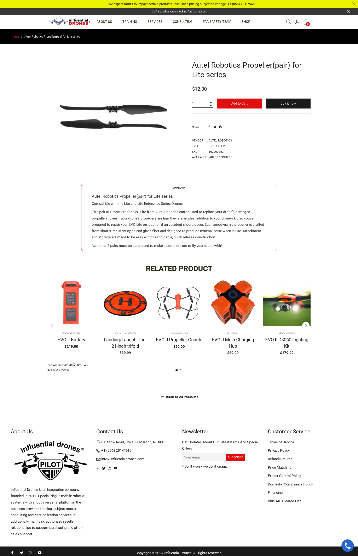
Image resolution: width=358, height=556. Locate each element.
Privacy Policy (279, 450)
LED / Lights (287, 332)
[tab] (179, 188)
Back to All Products (181, 397)
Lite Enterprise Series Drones (160, 203)
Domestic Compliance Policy (290, 484)
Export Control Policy (284, 476)
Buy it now (288, 103)
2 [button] (181, 370)
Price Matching (279, 467)
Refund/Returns (280, 459)
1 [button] (176, 370)
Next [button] (306, 325)
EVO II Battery (71, 339)
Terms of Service (281, 442)
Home (15, 36)
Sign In (297, 22)
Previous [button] (52, 325)
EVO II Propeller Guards (179, 339)
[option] (71, 325)
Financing (275, 492)
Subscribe (235, 457)
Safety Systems (125, 332)
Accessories (71, 332)
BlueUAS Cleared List (284, 501)
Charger (232, 332)
